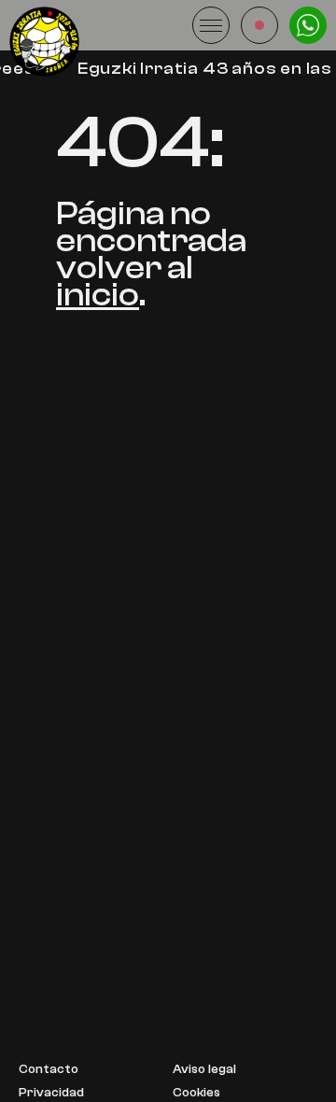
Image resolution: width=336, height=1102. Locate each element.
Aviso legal (204, 1070)
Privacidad (51, 1093)
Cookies (196, 1093)
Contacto (48, 1070)
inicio (97, 295)
